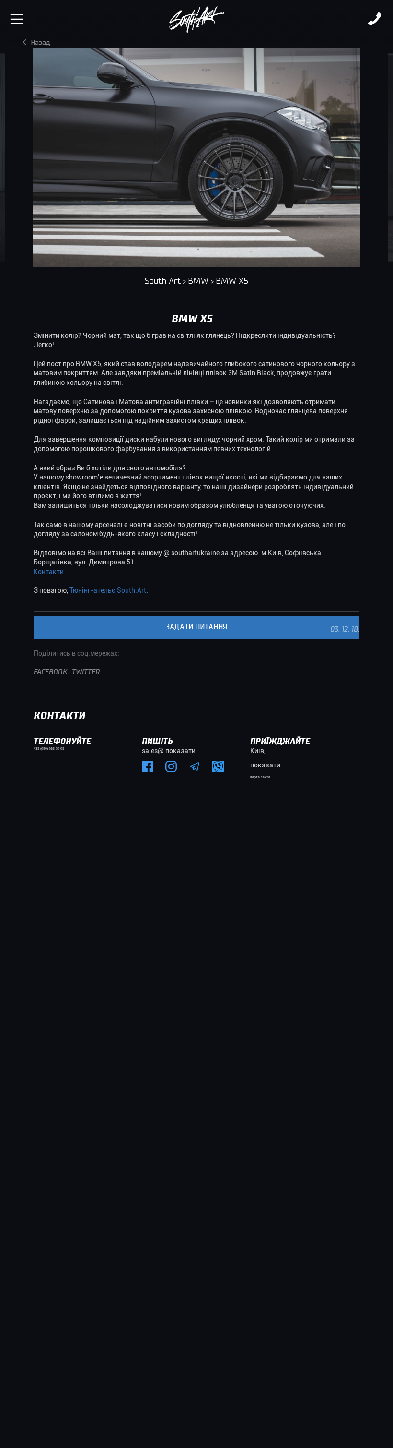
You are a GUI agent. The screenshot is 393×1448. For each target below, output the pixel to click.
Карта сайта (260, 777)
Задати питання (196, 627)
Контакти (49, 571)
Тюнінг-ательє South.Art (107, 590)
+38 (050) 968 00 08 (49, 749)
